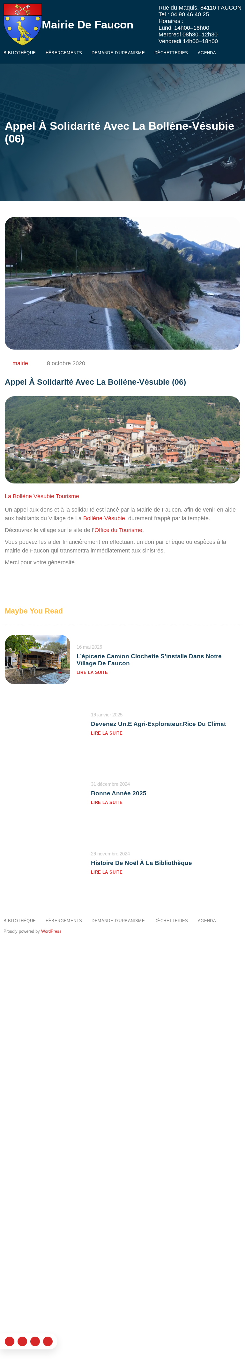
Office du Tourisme (118, 530)
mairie (20, 363)
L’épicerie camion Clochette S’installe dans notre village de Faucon (149, 660)
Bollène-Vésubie (104, 518)
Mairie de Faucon (87, 24)
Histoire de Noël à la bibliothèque (141, 863)
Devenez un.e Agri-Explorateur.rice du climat (158, 724)
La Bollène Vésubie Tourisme (42, 496)
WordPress (51, 931)
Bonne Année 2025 (118, 793)
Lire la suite (92, 672)
